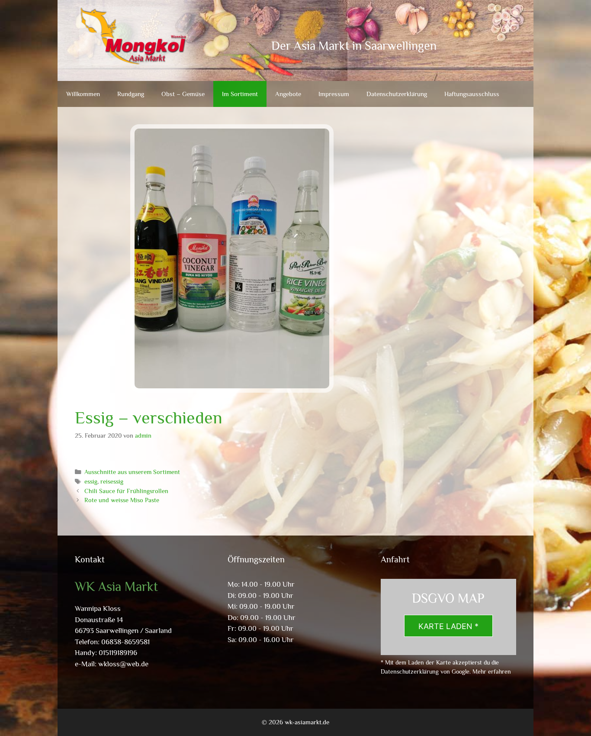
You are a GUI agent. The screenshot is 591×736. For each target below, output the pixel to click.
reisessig (111, 481)
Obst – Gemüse (183, 93)
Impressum (333, 93)
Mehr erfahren (491, 671)
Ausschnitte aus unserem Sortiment (132, 471)
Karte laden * (448, 626)
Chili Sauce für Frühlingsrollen (126, 490)
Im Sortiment (240, 93)
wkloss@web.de (123, 664)
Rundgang (130, 93)
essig (90, 481)
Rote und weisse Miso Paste (121, 500)
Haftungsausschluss (471, 93)
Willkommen (83, 93)
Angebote (288, 93)
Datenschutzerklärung (396, 93)
